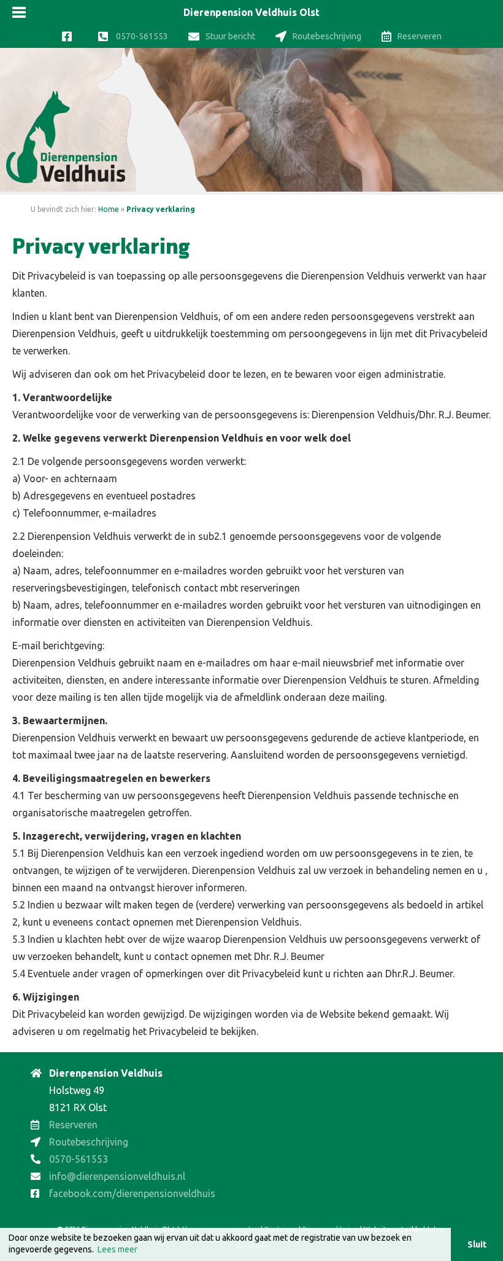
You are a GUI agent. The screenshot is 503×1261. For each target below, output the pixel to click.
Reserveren (419, 36)
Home (108, 209)
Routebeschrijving (327, 36)
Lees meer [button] (117, 1249)
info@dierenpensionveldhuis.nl (117, 1176)
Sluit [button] (476, 1244)
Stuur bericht (230, 36)
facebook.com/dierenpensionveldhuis (132, 1193)
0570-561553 (141, 36)
